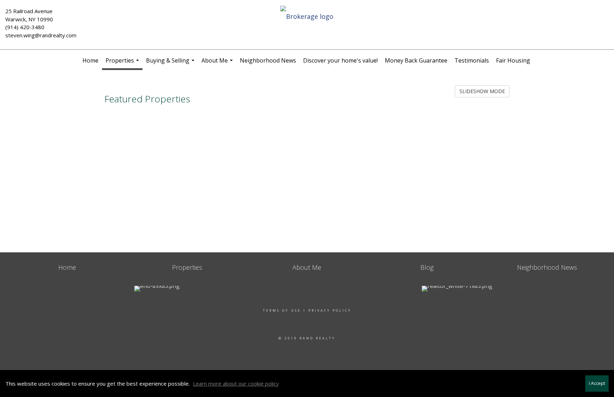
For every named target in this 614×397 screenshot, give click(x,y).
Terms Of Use (282, 310)
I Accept (597, 383)
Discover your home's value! (340, 60)
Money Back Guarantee (416, 60)
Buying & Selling (171, 64)
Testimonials (471, 60)
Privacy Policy (329, 310)
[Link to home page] (307, 16)
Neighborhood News (268, 60)
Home (90, 60)
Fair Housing (513, 60)
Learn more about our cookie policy (236, 383)
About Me (218, 64)
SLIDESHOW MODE (482, 91)
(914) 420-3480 (24, 27)
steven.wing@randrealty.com (40, 35)
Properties (123, 63)
